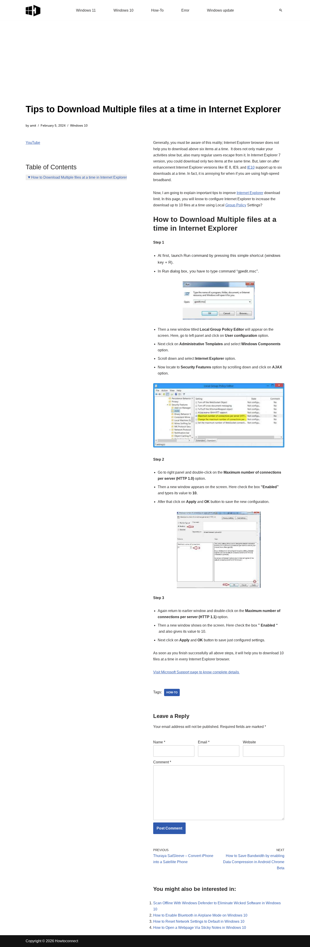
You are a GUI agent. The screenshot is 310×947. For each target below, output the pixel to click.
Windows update (220, 10)
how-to (171, 692)
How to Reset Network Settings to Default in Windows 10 (198, 921)
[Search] (280, 10)
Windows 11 (86, 10)
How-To (157, 10)
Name (159, 742)
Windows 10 (123, 10)
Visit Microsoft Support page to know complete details (196, 672)
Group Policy (235, 205)
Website (249, 742)
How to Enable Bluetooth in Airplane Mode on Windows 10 (200, 915)
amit (33, 125)
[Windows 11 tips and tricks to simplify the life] (33, 10)
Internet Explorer (250, 193)
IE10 (251, 167)
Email (203, 742)
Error (185, 10)
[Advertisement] (153, 68)
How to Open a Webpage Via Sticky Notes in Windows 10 (199, 928)
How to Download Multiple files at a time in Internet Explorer (79, 177)
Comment (162, 762)
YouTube (33, 143)
